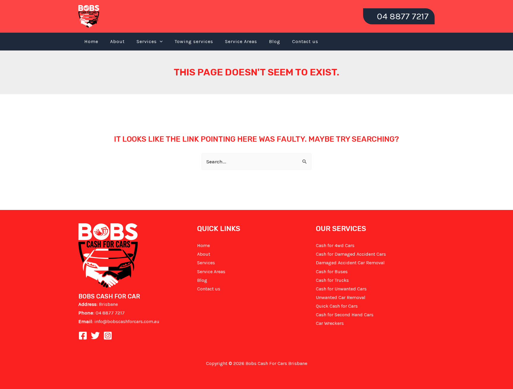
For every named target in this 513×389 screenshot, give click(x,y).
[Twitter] (95, 335)
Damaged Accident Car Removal (350, 262)
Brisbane (108, 304)
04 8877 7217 (110, 313)
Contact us (305, 41)
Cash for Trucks (332, 280)
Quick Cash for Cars (337, 306)
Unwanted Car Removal (340, 297)
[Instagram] (107, 335)
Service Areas (241, 41)
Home (91, 41)
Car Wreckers (330, 323)
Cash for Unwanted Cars (341, 289)
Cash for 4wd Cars (335, 245)
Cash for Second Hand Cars (344, 314)
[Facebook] (82, 335)
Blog (274, 41)
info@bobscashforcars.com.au (126, 321)
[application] (160, 41)
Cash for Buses (332, 271)
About (117, 41)
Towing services (194, 41)
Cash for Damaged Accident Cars (351, 254)
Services (147, 41)
